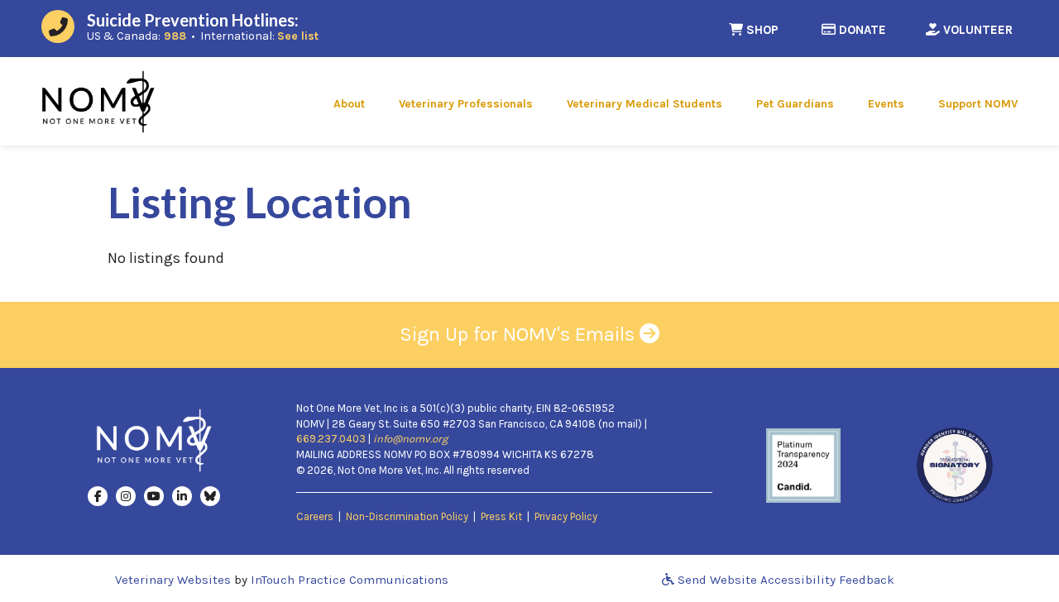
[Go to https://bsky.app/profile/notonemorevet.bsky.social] (210, 495)
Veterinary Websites (173, 579)
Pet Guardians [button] (795, 104)
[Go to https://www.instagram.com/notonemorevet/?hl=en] (126, 495)
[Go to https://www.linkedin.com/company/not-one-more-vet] (182, 495)
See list (298, 36)
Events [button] (886, 104)
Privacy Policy (565, 516)
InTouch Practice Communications (349, 579)
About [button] (349, 104)
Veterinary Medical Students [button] (644, 104)
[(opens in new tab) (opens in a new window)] (803, 464)
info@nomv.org (410, 438)
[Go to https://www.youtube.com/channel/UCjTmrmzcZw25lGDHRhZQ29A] (154, 495)
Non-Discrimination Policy (407, 516)
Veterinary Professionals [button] (466, 104)
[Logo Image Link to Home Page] (98, 100)
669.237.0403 (331, 438)
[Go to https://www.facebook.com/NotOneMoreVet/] (98, 495)
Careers (314, 516)
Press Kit (501, 516)
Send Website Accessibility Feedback (784, 579)
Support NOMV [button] (978, 104)
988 (175, 36)
